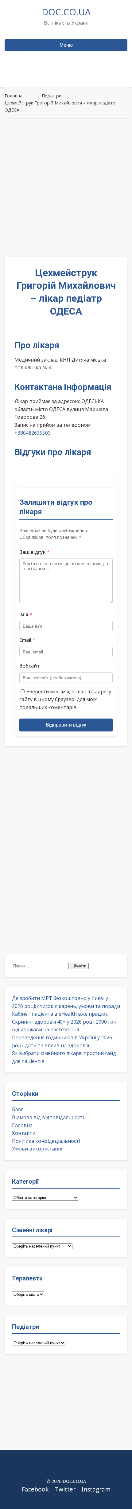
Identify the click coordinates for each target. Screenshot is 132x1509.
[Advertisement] (66, 188)
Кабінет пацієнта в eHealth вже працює (60, 1013)
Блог (17, 1109)
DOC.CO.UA (66, 12)
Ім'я (25, 614)
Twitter (65, 1489)
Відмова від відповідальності (48, 1117)
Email (27, 640)
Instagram (96, 1489)
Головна (22, 1125)
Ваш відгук (34, 552)
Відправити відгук (66, 724)
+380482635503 (32, 432)
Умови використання (38, 1148)
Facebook (35, 1489)
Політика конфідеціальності (46, 1141)
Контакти (23, 1133)
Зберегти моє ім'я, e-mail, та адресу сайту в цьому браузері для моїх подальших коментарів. (65, 699)
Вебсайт (29, 665)
